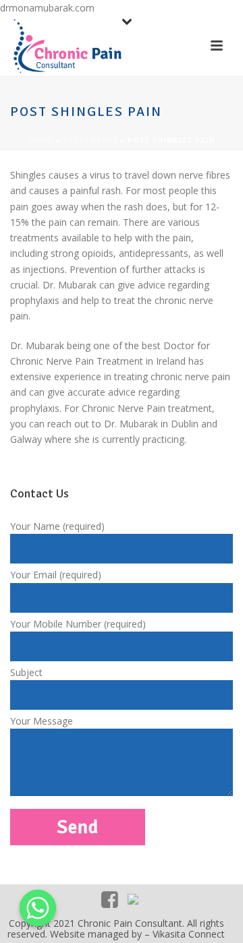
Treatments (90, 140)
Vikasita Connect (189, 933)
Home (41, 140)
